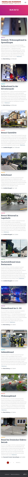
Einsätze (3, 37)
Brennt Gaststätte (8, 132)
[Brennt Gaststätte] (14, 119)
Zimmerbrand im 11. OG (11, 308)
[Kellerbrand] (14, 161)
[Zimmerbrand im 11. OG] (14, 294)
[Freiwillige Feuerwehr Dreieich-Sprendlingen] (12, 2)
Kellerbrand (6, 175)
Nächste (18, 462)
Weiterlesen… (19, 56)
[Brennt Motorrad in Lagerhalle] (14, 201)
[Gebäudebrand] (14, 338)
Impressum (7, 474)
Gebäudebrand (7, 352)
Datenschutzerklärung (15, 474)
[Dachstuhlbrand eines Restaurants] (14, 248)
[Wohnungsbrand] (14, 382)
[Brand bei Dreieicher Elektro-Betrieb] (14, 426)
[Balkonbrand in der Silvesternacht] (14, 72)
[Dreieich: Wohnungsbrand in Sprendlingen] (14, 26)
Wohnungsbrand (8, 396)
